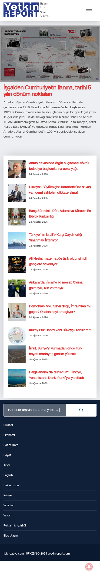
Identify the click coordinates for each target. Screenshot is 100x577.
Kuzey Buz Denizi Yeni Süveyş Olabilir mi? (60, 330)
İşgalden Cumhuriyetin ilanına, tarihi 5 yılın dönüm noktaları (47, 90)
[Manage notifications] (89, 566)
